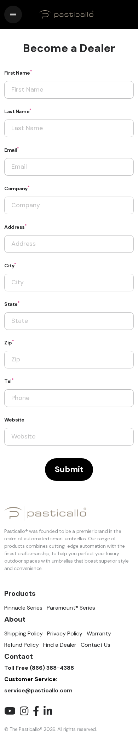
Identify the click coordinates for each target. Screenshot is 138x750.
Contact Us (95, 645)
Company (16, 188)
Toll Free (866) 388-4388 (39, 667)
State (11, 304)
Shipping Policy (23, 633)
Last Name (17, 111)
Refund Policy (21, 645)
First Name (17, 72)
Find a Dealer (59, 645)
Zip (8, 342)
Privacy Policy (64, 633)
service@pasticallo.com (38, 690)
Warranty (99, 633)
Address (15, 226)
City (10, 265)
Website (14, 420)
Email (11, 149)
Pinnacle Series (23, 607)
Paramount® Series (71, 607)
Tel (8, 381)
